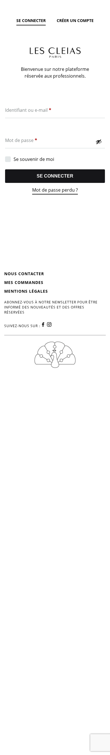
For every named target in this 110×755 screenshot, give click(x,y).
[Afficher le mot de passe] (99, 142)
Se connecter (55, 176)
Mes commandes (23, 282)
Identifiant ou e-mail (28, 110)
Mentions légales (26, 291)
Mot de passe (21, 140)
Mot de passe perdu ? (55, 190)
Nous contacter (24, 273)
